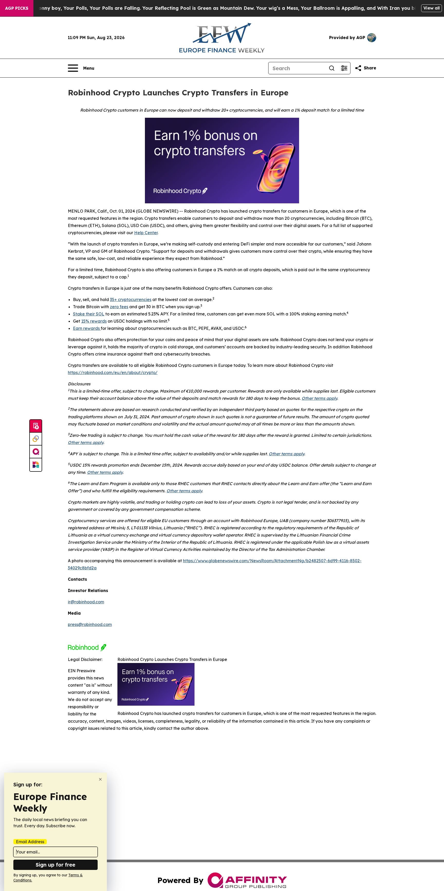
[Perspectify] (36, 439)
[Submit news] (36, 426)
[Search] (332, 68)
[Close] (100, 779)
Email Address (30, 841)
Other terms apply (319, 398)
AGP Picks (16, 8)
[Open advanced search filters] (344, 68)
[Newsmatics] (36, 464)
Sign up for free (55, 864)
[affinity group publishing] (36, 451)
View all (431, 8)
